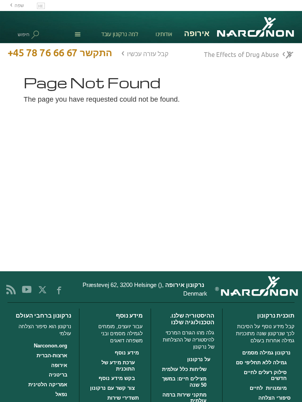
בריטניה (58, 375)
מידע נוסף (127, 353)
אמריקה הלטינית (47, 384)
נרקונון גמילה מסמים (266, 353)
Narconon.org (50, 346)
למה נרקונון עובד (119, 34)
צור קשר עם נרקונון (112, 388)
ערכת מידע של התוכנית (118, 366)
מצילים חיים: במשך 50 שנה (184, 382)
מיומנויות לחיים (268, 388)
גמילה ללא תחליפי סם (261, 362)
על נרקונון (198, 359)
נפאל (61, 394)
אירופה (59, 365)
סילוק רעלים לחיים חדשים (265, 375)
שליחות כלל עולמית (184, 369)
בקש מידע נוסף (117, 378)
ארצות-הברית (52, 355)
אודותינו (164, 34)
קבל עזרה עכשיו (147, 53)
